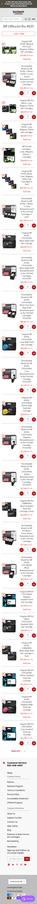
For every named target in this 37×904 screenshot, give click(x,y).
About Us (11, 813)
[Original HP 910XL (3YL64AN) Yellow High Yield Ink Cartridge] (9, 408)
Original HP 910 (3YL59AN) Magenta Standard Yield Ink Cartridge (27, 596)
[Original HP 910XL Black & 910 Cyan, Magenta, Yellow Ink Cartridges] (9, 50)
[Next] (24, 751)
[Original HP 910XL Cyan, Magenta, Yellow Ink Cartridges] (9, 132)
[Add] (34, 93)
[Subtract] (22, 93)
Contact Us (12, 822)
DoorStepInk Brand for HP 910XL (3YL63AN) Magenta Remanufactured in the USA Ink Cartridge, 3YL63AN (27, 437)
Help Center (12, 826)
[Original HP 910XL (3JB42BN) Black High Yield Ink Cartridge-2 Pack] (9, 653)
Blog (9, 830)
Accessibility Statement (18, 798)
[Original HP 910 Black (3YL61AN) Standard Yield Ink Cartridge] (9, 626)
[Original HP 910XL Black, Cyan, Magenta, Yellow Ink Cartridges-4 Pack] (9, 181)
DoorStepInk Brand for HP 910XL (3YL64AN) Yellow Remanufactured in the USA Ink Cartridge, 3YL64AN (27, 474)
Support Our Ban (14, 818)
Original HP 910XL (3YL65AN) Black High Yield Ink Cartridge (27, 238)
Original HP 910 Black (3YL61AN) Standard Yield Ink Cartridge (27, 621)
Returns (10, 782)
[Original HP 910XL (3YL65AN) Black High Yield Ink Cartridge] (9, 241)
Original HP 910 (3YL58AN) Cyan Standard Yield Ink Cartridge (27, 729)
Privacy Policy (13, 794)
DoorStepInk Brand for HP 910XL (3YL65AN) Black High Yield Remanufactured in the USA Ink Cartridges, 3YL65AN (27, 268)
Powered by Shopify (14, 891)
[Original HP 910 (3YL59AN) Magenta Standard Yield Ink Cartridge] (9, 600)
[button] (25, 19)
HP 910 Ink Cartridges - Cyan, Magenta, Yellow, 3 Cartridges (26, 151)
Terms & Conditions (16, 790)
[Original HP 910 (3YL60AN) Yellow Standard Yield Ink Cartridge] (9, 680)
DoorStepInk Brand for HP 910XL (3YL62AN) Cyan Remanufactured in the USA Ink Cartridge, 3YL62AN (27, 371)
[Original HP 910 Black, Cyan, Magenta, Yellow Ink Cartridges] (9, 109)
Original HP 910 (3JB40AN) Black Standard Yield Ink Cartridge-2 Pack (27, 506)
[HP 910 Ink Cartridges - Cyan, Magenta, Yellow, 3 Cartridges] (9, 155)
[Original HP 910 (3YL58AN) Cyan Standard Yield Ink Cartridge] (9, 734)
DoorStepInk (11, 887)
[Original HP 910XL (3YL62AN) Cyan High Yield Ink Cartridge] (9, 344)
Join (27, 859)
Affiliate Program (14, 802)
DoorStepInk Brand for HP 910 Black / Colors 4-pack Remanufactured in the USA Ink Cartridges (27, 533)
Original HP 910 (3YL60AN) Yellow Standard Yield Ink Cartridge (27, 675)
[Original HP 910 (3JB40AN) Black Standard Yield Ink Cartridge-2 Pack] (9, 509)
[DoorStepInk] (18, 12)
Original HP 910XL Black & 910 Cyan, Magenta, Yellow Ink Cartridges (27, 46)
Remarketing (13, 841)
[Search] (21, 19)
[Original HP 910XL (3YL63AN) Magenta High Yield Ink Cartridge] (9, 707)
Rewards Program (15, 786)
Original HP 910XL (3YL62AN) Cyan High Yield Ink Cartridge (27, 339)
